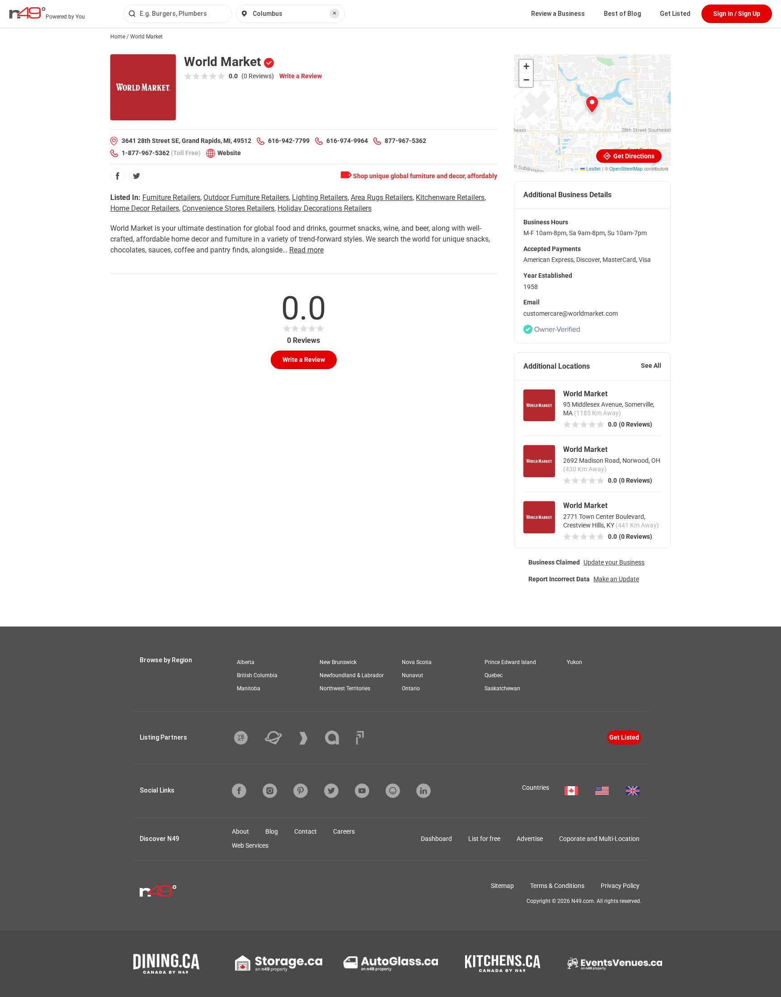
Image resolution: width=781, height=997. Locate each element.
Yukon (574, 662)
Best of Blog (622, 13)
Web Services (250, 845)
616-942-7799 (289, 140)
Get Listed (675, 13)
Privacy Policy (620, 885)
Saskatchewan (502, 688)
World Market (585, 393)
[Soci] (360, 737)
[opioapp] (393, 791)
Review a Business (558, 13)
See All (651, 365)
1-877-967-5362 (145, 153)
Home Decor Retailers (144, 208)
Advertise (530, 838)
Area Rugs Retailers (382, 197)
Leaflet (593, 169)
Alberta (245, 662)
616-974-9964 (347, 140)
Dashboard (436, 838)
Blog (271, 831)
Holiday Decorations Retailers (325, 208)
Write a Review (300, 76)
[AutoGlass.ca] (390, 963)
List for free (484, 838)
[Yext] (247, 737)
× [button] (334, 13)
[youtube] (362, 791)
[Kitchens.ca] (502, 963)
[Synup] (310, 738)
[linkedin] (423, 791)
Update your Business (614, 562)
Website (229, 153)
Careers (344, 831)
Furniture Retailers (171, 197)
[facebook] (117, 176)
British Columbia (257, 675)
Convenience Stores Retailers (228, 208)
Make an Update (616, 579)
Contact (305, 831)
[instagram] (270, 791)
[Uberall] (280, 737)
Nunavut (412, 675)
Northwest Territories (345, 688)
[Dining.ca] (166, 964)
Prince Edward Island (510, 662)
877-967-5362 (405, 140)
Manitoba (248, 688)
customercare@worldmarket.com (570, 313)
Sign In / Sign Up (736, 13)
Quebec (494, 675)
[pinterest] (301, 791)
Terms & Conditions (557, 885)
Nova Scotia (417, 662)
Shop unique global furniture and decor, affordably (424, 176)
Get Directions (633, 156)
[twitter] (136, 176)
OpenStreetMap (626, 169)
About (240, 831)
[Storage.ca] (278, 963)
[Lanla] (338, 737)
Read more (306, 250)
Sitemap (502, 885)
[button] (592, 104)
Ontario (411, 688)
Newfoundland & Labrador (352, 675)
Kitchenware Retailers (450, 197)
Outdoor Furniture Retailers (246, 197)
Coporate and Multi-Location (599, 838)
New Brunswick (338, 662)
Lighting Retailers (320, 197)
